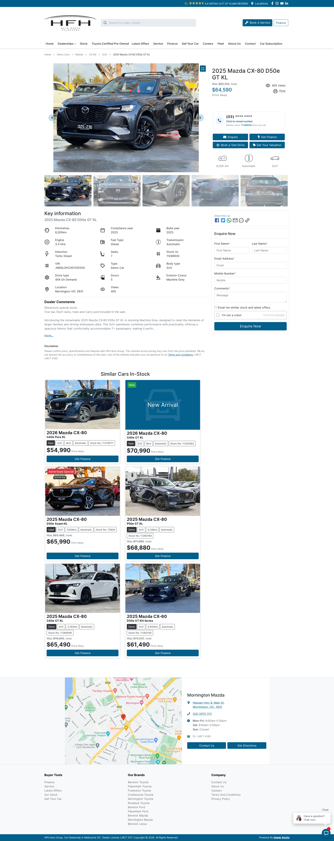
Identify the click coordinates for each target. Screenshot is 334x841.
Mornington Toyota (140, 799)
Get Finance (269, 137)
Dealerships (66, 43)
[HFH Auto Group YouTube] (282, 3)
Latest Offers (140, 43)
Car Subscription (271, 43)
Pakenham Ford (138, 811)
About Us (234, 43)
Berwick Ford (136, 807)
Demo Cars (63, 54)
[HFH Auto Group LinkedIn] (287, 3)
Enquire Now (250, 326)
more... (48, 335)
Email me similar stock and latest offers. (244, 307)
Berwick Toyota (138, 782)
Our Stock (51, 794)
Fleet (220, 43)
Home (50, 43)
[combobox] (148, 23)
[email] (235, 220)
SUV (104, 54)
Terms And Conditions (226, 794)
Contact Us (206, 745)
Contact (250, 43)
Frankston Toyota (139, 790)
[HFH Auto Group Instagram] (277, 3)
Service (158, 43)
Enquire (233, 137)
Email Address (224, 258)
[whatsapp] (229, 220)
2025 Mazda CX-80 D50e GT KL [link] (131, 54)
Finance (172, 43)
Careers (208, 43)
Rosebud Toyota (138, 803)
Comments (222, 288)
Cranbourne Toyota (140, 794)
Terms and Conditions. (180, 354)
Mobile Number (225, 273)
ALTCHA (280, 315)
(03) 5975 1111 (202, 713)
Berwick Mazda (138, 815)
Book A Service (260, 22)
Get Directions (246, 745)
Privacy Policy (220, 799)
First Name (222, 243)
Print (282, 91)
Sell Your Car (190, 43)
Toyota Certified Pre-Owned (110, 43)
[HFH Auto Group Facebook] (273, 3)
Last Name (259, 243)
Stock (84, 43)
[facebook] (217, 220)
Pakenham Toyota (140, 786)
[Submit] (105, 23)
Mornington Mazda (140, 819)
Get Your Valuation (269, 145)
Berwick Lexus (137, 824)
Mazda (79, 54)
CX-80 (92, 54)
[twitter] (223, 220)
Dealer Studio (282, 837)
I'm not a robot (231, 315)
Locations (261, 3)
